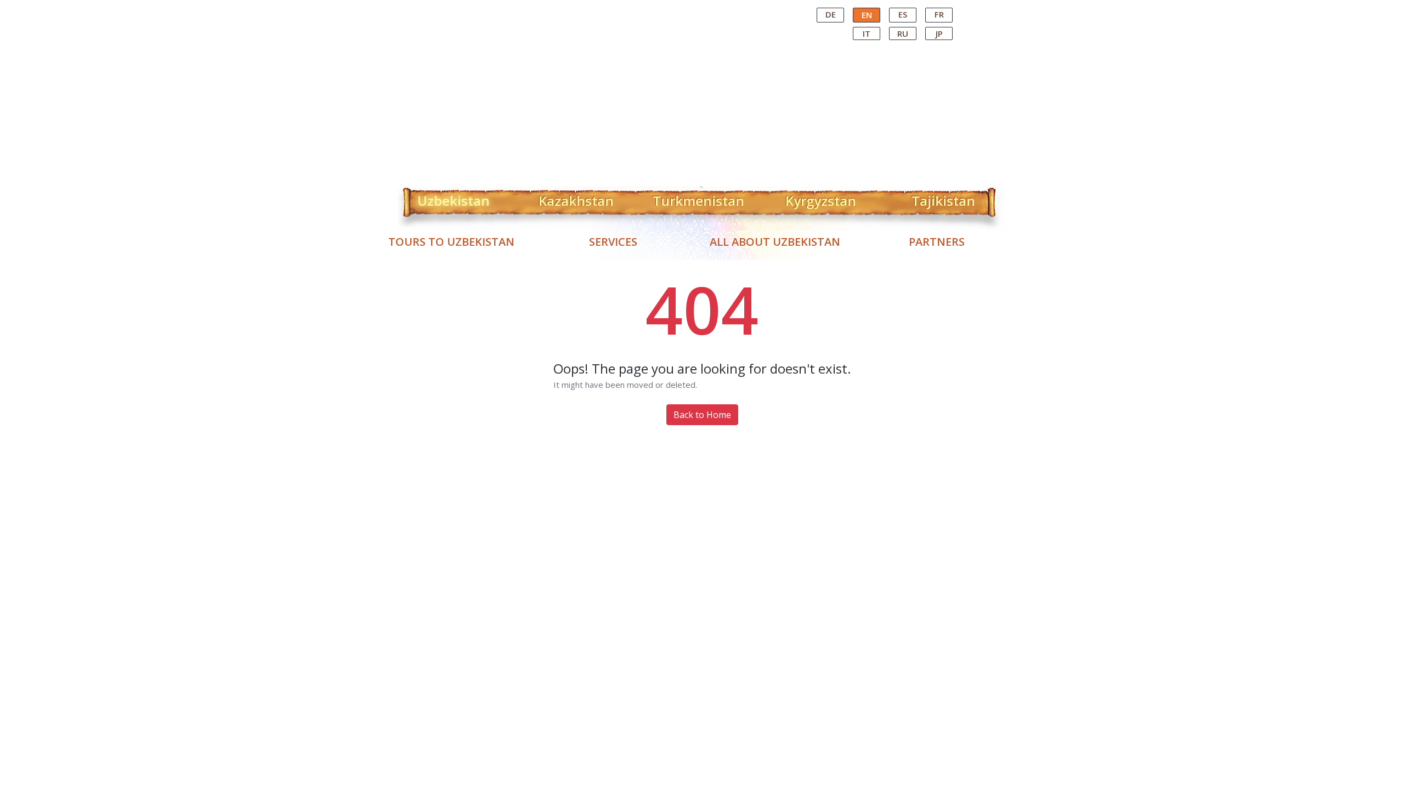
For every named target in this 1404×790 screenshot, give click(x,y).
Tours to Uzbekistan (451, 241)
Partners (937, 241)
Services (613, 241)
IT (866, 33)
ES (902, 14)
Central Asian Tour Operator (701, 9)
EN (867, 14)
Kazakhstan (576, 198)
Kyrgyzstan (820, 198)
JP (939, 33)
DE (830, 14)
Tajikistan (943, 198)
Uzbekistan (453, 198)
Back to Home (702, 415)
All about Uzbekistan (775, 241)
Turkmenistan (698, 198)
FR (939, 14)
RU (902, 33)
